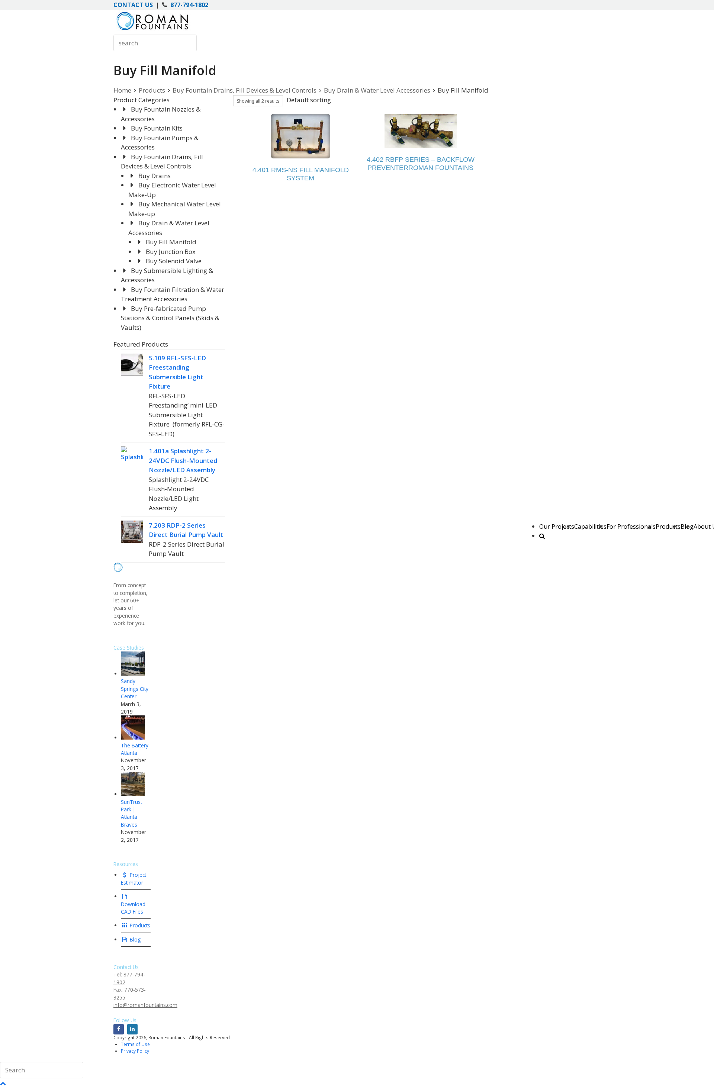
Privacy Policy (135, 1051)
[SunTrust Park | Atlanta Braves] (133, 794)
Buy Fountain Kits (157, 128)
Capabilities (590, 526)
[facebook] (118, 1029)
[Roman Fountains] (152, 30)
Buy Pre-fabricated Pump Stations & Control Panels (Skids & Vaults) (170, 318)
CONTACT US (133, 5)
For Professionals (631, 526)
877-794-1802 (189, 5)
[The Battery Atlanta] (133, 737)
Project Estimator (133, 878)
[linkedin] (132, 1029)
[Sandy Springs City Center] (133, 673)
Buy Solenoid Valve (174, 261)
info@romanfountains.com (145, 1004)
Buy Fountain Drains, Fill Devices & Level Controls (244, 90)
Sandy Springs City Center (134, 688)
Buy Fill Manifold (171, 242)
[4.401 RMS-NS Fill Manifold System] (300, 136)
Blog (134, 939)
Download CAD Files (133, 908)
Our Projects (556, 526)
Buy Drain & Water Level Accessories (377, 90)
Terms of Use (135, 1044)
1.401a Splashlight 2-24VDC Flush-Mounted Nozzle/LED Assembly (183, 460)
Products (668, 526)
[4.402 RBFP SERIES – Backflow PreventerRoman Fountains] (421, 131)
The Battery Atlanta (134, 749)
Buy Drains (154, 175)
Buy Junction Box (171, 251)
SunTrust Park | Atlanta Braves (131, 813)
